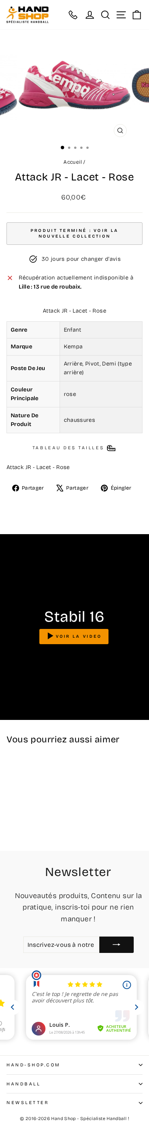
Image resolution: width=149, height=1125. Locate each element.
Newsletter (27, 1102)
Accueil (72, 162)
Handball (23, 1084)
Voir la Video (79, 636)
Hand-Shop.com (33, 1065)
